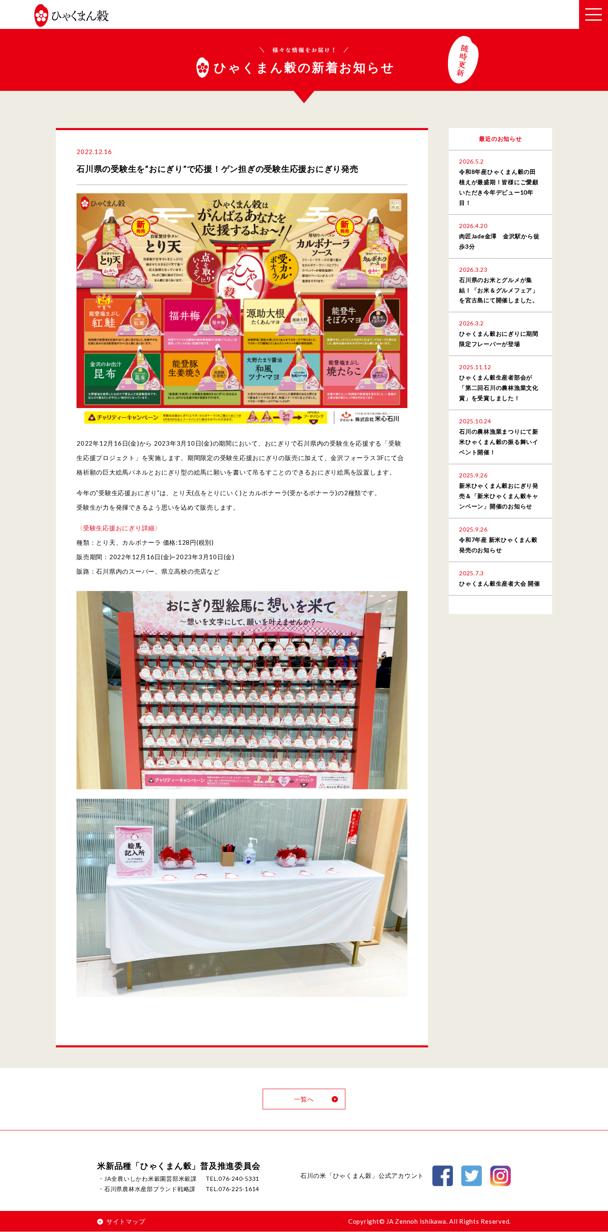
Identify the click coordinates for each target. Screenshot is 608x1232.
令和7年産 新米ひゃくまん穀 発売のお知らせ (498, 544)
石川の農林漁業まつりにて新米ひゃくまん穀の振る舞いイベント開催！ (499, 442)
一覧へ (304, 1099)
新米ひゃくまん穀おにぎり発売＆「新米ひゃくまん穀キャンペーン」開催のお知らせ (499, 496)
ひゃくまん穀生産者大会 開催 (499, 583)
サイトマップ (125, 1221)
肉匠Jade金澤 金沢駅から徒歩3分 (499, 241)
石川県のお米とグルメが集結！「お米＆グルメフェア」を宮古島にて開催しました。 (499, 290)
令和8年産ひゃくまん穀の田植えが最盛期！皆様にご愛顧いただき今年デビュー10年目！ (499, 187)
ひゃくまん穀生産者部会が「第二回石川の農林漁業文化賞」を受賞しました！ (499, 387)
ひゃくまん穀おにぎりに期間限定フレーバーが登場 (499, 338)
